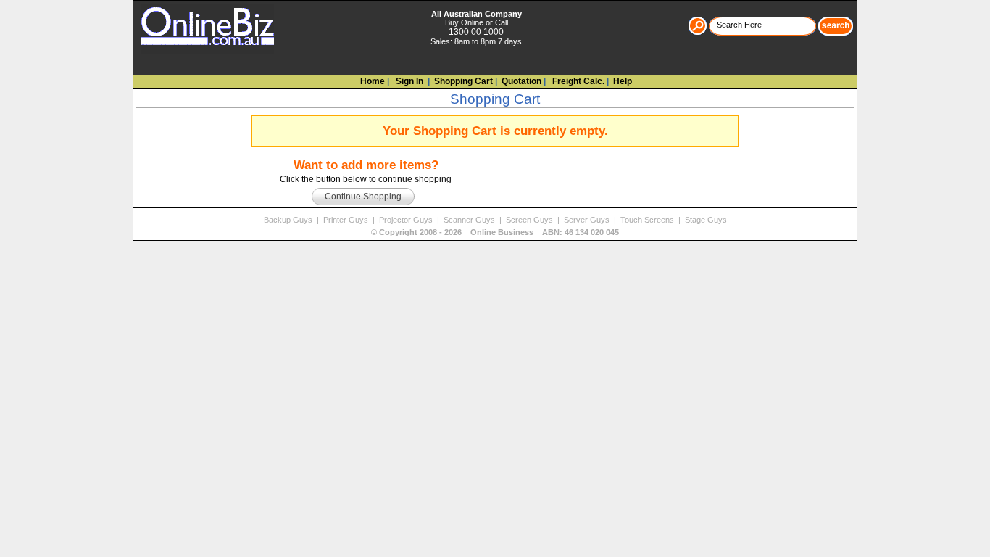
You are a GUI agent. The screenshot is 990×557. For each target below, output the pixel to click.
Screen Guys (530, 219)
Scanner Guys (470, 219)
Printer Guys (346, 219)
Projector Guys (407, 219)
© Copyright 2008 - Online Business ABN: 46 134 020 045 (495, 232)
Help (622, 81)
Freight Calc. (577, 81)
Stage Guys (706, 219)
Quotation (521, 81)
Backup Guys (289, 219)
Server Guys (588, 219)
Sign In (408, 81)
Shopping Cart (463, 81)
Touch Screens (648, 219)
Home (372, 81)
